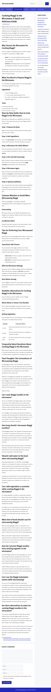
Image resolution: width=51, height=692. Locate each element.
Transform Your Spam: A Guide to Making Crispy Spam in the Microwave (43, 31)
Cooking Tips (9, 9)
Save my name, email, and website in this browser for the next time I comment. (17, 677)
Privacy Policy (41, 9)
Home (2, 9)
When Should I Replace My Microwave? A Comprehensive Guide (43, 54)
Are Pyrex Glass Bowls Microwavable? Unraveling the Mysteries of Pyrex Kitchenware (43, 22)
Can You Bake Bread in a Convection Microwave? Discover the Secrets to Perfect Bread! (43, 69)
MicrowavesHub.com (22, 689)
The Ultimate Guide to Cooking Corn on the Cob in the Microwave (43, 60)
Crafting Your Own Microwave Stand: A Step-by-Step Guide (42, 38)
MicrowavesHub (7, 4)
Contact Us (33, 9)
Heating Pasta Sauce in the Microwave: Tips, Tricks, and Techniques (16, 638)
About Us (26, 9)
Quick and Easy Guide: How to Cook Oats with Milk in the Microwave (16, 640)
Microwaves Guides (18, 9)
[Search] (47, 3)
